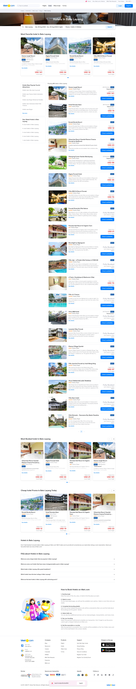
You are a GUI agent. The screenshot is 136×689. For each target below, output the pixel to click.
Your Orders (121, 1)
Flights (62, 643)
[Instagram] (109, 675)
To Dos (62, 652)
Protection (47, 660)
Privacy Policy (80, 649)
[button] (109, 34)
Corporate (47, 652)
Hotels (62, 646)
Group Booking (80, 646)
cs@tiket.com (28, 651)
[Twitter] (98, 675)
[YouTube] (105, 675)
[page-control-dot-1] (68, 77)
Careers (47, 649)
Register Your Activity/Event (84, 657)
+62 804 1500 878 (29, 657)
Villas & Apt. (64, 649)
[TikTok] (113, 675)
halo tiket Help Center (82, 643)
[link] (120, 6)
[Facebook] (94, 675)
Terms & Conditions (82, 652)
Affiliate (47, 654)
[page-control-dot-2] (68, 482)
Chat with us (28, 646)
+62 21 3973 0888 (29, 661)
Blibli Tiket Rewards (111, 1)
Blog (46, 643)
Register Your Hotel (81, 654)
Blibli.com (47, 663)
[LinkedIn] (102, 675)
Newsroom (47, 646)
